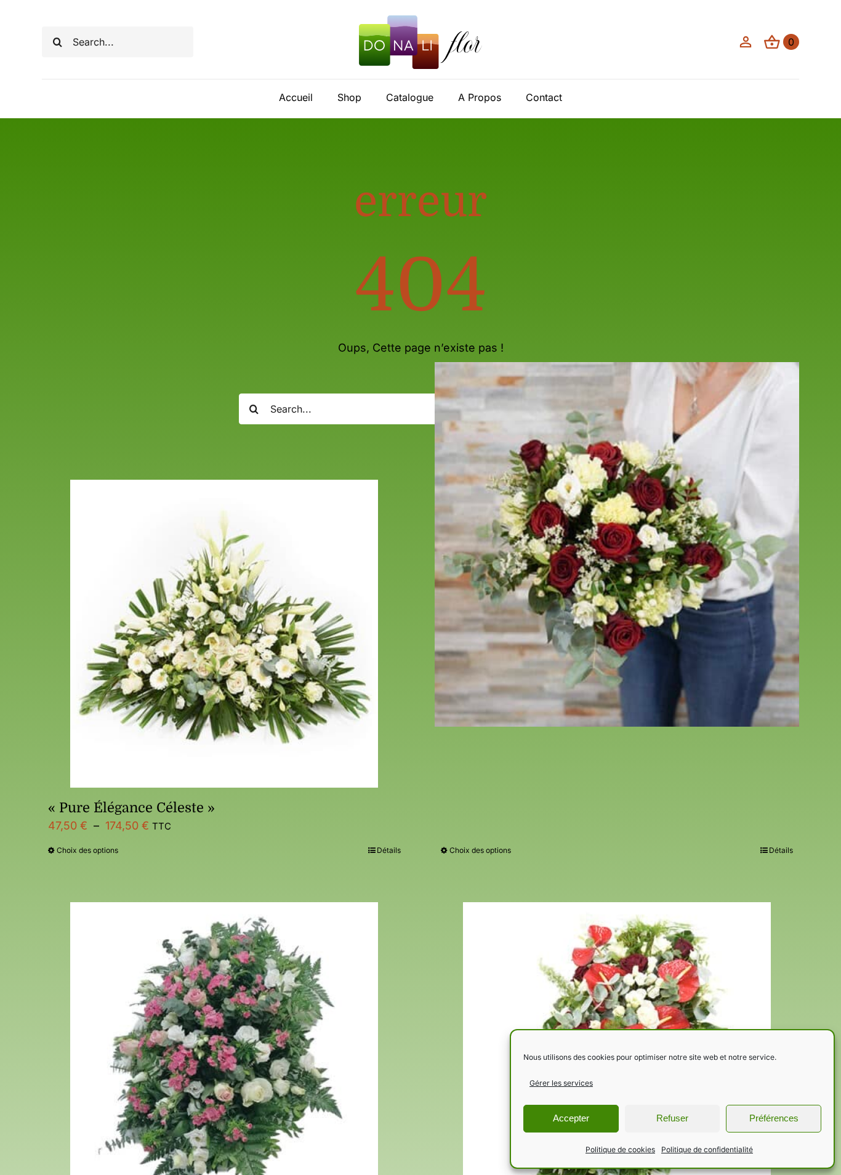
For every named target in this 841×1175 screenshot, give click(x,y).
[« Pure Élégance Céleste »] (224, 634)
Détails (389, 850)
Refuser (672, 1118)
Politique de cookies (620, 1149)
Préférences (774, 1118)
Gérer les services (561, 1083)
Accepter (571, 1118)
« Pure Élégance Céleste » (131, 807)
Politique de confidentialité (707, 1149)
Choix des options (87, 850)
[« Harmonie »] (617, 544)
